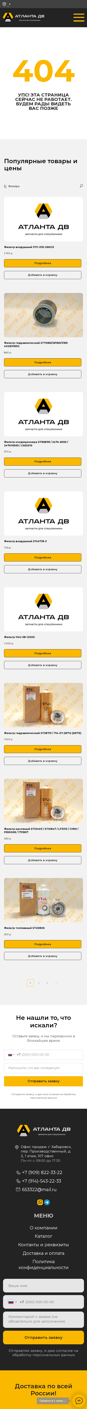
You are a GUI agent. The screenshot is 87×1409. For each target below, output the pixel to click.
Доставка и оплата (43, 1253)
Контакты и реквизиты (43, 1244)
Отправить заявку (43, 1337)
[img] (8, 18)
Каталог (43, 1236)
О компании (43, 1227)
